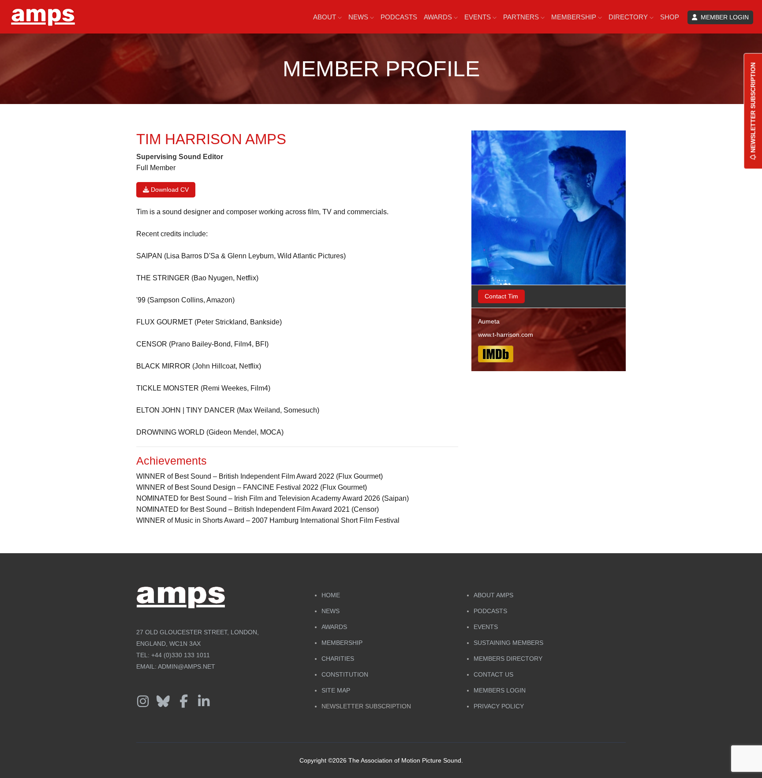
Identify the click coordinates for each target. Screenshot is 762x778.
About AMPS (493, 595)
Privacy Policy (499, 706)
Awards (334, 626)
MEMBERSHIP (574, 17)
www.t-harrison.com (505, 334)
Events (486, 626)
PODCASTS (399, 17)
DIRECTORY (629, 17)
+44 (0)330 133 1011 (180, 655)
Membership (341, 642)
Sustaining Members (508, 642)
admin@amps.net (186, 666)
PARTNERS (522, 17)
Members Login (500, 690)
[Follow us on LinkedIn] (203, 702)
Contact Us (493, 674)
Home (330, 595)
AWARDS (439, 17)
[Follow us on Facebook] (183, 702)
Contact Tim (501, 296)
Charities (337, 658)
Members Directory (508, 658)
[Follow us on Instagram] (142, 702)
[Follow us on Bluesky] (163, 702)
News (330, 610)
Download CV (169, 189)
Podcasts (490, 610)
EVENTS (478, 17)
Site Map (335, 690)
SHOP (669, 17)
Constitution (344, 674)
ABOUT (325, 17)
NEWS (359, 17)
